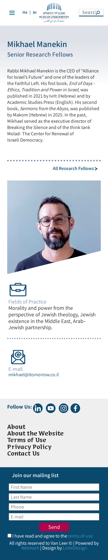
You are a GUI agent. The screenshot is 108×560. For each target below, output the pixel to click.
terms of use (80, 536)
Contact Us (23, 454)
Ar (35, 13)
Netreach (30, 548)
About (16, 427)
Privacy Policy (29, 447)
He (25, 13)
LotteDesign (75, 548)
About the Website (35, 434)
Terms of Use (26, 440)
